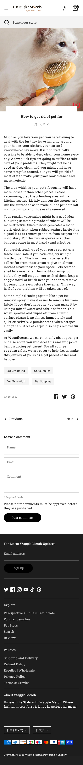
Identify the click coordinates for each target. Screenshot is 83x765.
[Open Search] (6, 22)
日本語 (40, 730)
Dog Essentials (16, 381)
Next (71, 419)
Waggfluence (18, 337)
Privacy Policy (15, 676)
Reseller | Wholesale (19, 670)
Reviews (10, 638)
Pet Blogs (11, 625)
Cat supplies (42, 371)
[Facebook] (12, 589)
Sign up (18, 568)
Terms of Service (16, 683)
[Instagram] (19, 589)
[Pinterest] (39, 589)
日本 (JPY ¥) (15, 730)
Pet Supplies (43, 381)
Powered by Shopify (55, 754)
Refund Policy (14, 664)
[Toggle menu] (6, 8)
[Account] (65, 6)
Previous (15, 419)
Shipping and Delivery (21, 658)
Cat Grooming (16, 371)
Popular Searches (17, 619)
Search (9, 631)
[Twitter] (6, 589)
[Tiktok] (32, 589)
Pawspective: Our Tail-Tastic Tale (29, 613)
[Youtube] (26, 589)
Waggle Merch (33, 754)
